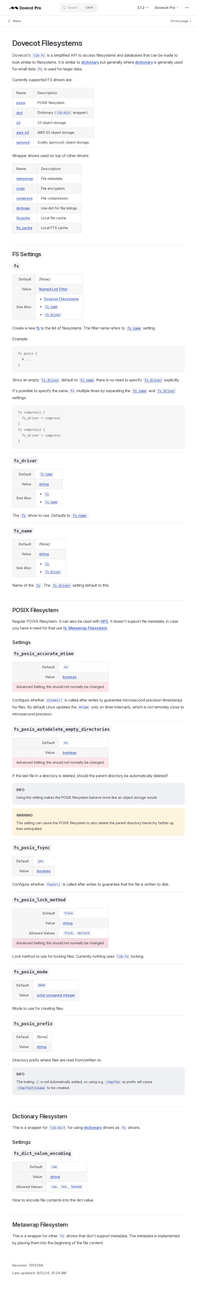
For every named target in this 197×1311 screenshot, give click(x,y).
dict (19, 113)
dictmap (23, 208)
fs (38, 328)
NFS (104, 621)
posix (20, 103)
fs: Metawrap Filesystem (85, 628)
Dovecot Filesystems (61, 299)
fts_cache (24, 228)
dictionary (90, 62)
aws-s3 (22, 132)
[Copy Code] (177, 354)
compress (24, 198)
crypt (20, 188)
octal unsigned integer (56, 995)
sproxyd (23, 142)
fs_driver (53, 315)
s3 (18, 123)
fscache (23, 218)
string (44, 484)
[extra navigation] (187, 7)
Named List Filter (53, 289)
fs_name (51, 307)
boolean (70, 677)
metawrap (24, 179)
